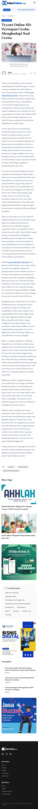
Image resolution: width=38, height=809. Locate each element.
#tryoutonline (21, 607)
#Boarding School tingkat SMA (15, 600)
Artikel (4, 789)
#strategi (8, 615)
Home (3, 16)
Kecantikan (5, 773)
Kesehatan (5, 776)
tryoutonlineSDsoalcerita (11, 471)
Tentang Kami (6, 794)
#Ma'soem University (12, 593)
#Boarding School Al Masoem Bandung (17, 604)
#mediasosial (9, 607)
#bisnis (7, 611)
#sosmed (16, 611)
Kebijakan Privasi (7, 791)
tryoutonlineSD (23, 467)
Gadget (4, 770)
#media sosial (26, 611)
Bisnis (3, 765)
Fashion (4, 768)
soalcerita (11, 467)
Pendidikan (11, 16)
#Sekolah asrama (10, 596)
